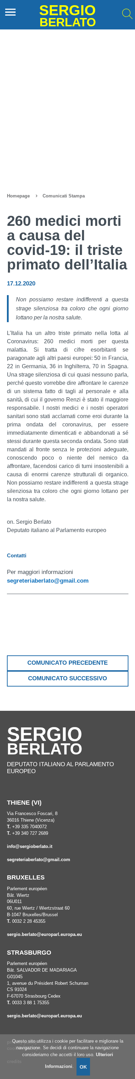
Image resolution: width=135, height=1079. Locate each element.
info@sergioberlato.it (29, 846)
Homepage (18, 196)
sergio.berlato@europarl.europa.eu (44, 934)
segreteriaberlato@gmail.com (48, 580)
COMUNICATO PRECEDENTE (67, 663)
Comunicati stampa (64, 196)
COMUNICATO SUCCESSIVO (67, 678)
